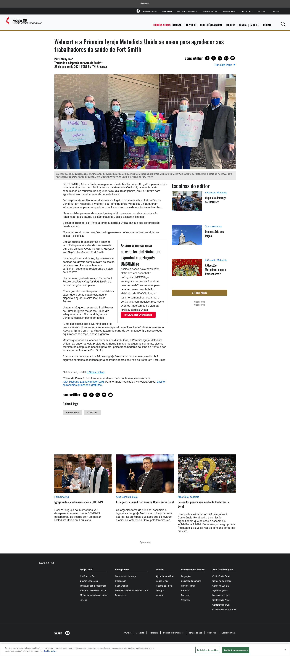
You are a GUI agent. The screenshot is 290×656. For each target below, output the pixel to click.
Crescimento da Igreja (125, 576)
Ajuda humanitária (164, 576)
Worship (160, 595)
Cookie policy (50, 651)
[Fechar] (285, 649)
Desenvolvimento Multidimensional (131, 590)
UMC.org (261, 11)
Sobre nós (211, 632)
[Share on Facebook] (207, 58)
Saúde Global (162, 580)
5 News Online (95, 372)
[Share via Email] (232, 58)
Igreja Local (86, 569)
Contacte (140, 632)
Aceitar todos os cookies (236, 650)
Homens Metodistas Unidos (93, 590)
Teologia (160, 590)
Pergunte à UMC (210, 11)
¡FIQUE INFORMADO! (138, 315)
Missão (160, 569)
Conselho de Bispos (221, 580)
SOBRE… (254, 25)
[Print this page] (226, 58)
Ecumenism (120, 595)
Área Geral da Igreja (127, 496)
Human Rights (188, 585)
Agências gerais (220, 590)
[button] (283, 24)
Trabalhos (153, 632)
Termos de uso (195, 632)
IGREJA (242, 25)
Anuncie (127, 632)
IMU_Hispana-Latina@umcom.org (83, 381)
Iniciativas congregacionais (93, 585)
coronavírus (72, 412)
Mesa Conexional (220, 595)
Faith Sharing (61, 496)
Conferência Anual (221, 599)
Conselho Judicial (220, 585)
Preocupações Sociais (193, 569)
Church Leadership (89, 580)
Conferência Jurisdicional (224, 609)
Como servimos (213, 226)
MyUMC (276, 11)
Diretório (167, 11)
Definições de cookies (207, 650)
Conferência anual (221, 604)
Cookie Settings (229, 632)
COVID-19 (191, 25)
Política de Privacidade (173, 632)
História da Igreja (164, 585)
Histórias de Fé (87, 576)
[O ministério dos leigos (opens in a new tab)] (187, 238)
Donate (267, 25)
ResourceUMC (229, 11)
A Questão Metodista (216, 192)
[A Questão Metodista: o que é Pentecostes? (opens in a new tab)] (187, 271)
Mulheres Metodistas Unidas (93, 595)
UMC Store (246, 11)
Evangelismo (122, 569)
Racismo (177, 25)
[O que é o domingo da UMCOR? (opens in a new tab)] (187, 204)
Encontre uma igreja (187, 11)
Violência (185, 599)
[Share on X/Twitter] (213, 58)
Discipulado (120, 580)
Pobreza (185, 595)
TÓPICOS (230, 25)
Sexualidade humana (191, 580)
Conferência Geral (211, 25)
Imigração (186, 576)
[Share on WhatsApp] (220, 58)
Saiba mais (200, 293)
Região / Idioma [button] (150, 11)
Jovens (83, 599)
